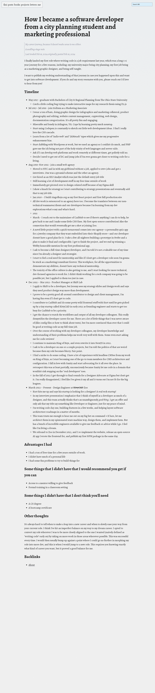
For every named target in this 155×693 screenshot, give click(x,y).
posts (10, 4)
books (17, 4)
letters (33, 4)
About (32, 565)
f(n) (5, 4)
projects (25, 4)
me (39, 4)
